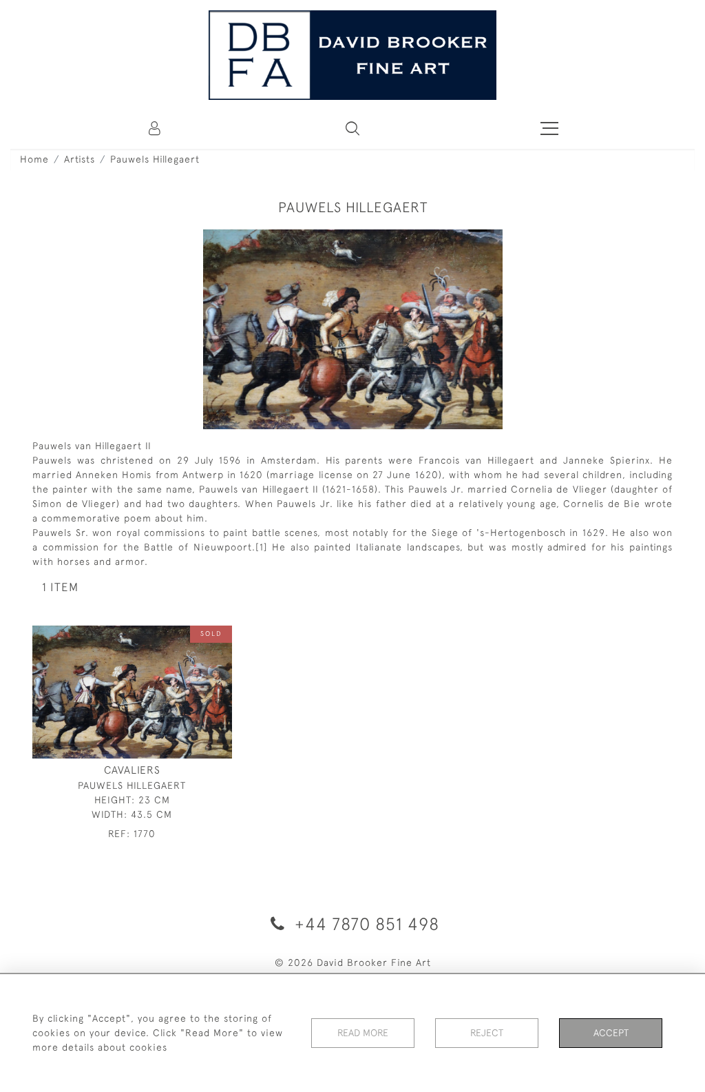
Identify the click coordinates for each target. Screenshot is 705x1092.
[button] (352, 128)
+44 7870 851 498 (364, 924)
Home (34, 159)
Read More (362, 1032)
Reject (486, 1032)
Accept (611, 1032)
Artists (79, 159)
